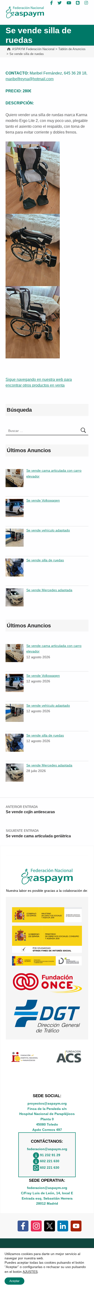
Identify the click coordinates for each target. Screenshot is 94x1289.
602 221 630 (49, 1161)
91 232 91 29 (50, 1155)
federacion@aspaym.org (47, 1149)
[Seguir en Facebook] (23, 1226)
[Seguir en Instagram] (36, 1226)
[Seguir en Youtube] (76, 1226)
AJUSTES (30, 1272)
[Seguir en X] (49, 1226)
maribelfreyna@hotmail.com (30, 79)
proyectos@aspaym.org (47, 1103)
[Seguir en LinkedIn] (62, 1226)
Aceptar (14, 1281)
